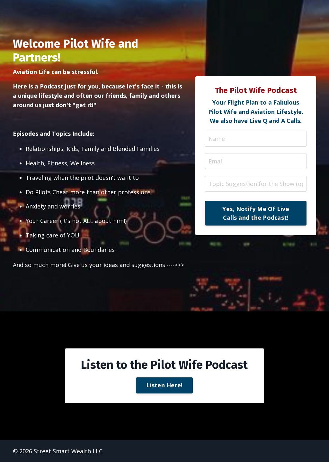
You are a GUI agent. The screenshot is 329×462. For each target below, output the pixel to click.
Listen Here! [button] (164, 385)
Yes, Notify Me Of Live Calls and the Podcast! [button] (255, 213)
